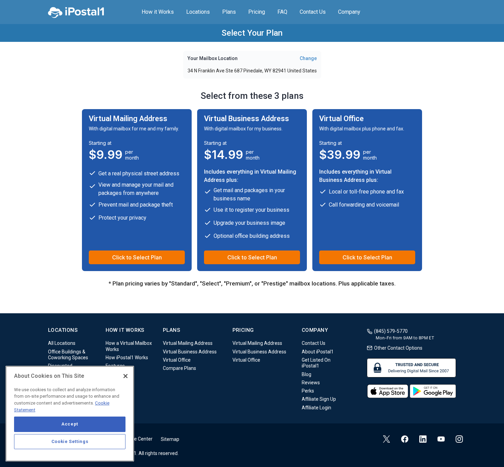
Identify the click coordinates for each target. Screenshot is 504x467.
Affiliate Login (316, 407)
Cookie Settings (69, 441)
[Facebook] (404, 439)
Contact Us (313, 12)
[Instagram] (459, 439)
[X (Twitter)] (386, 439)
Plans (229, 12)
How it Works (158, 12)
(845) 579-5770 (391, 331)
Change (308, 58)
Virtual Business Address (190, 351)
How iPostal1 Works (127, 357)
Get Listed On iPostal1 (316, 363)
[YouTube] (441, 440)
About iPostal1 (318, 351)
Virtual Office (177, 360)
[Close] (125, 376)
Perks (308, 391)
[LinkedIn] (423, 439)
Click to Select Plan (137, 257)
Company (349, 12)
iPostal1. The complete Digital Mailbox (76, 12)
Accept (69, 424)
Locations (198, 12)
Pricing (256, 12)
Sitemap (170, 439)
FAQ (282, 12)
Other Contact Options (398, 348)
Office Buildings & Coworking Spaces (68, 354)
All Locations (61, 343)
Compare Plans (179, 368)
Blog (306, 374)
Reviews (311, 382)
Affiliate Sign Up (319, 399)
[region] (69, 414)
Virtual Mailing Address (188, 343)
